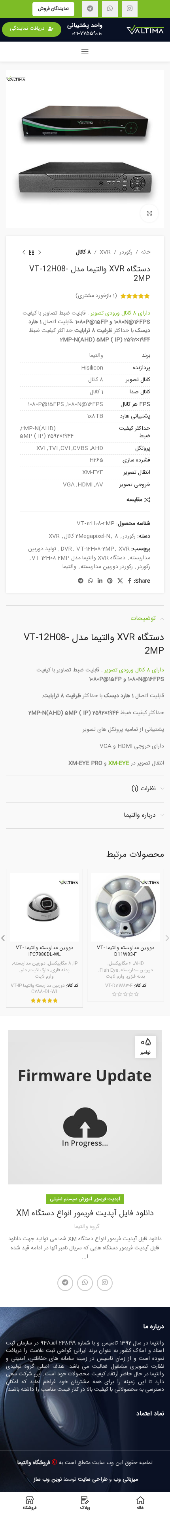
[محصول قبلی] (39, 252)
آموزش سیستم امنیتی (71, 1199)
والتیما (69, 567)
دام (24, 970)
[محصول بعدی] (24, 252)
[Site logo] (145, 30)
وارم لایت (115, 977)
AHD (139, 964)
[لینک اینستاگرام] (130, 9)
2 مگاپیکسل (120, 964)
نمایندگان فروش (53, 9)
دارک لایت (39, 970)
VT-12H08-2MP (95, 549)
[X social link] (120, 581)
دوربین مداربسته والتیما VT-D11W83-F (125, 951)
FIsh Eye (109, 970)
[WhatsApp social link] (110, 9)
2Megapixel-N (93, 536)
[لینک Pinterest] (110, 581)
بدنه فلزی (136, 977)
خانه (145, 252)
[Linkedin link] (100, 581)
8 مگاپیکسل (59, 964)
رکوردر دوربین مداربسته (107, 567)
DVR (66, 549)
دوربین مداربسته (137, 970)
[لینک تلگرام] (90, 9)
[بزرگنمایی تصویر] (149, 213)
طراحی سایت (93, 1479)
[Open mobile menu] (85, 51)
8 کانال (83, 252)
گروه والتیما (86, 1227)
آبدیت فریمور (107, 1199)
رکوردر (125, 252)
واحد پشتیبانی (84, 25)
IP (75, 964)
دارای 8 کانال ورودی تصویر (120, 313)
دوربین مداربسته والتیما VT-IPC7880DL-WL (44, 951)
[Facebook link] (129, 581)
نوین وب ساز (48, 1479)
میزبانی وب (125, 1479)
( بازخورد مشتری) (96, 296)
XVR (105, 252)
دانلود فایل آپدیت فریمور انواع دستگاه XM (85, 1213)
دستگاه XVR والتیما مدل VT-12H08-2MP (78, 558)
